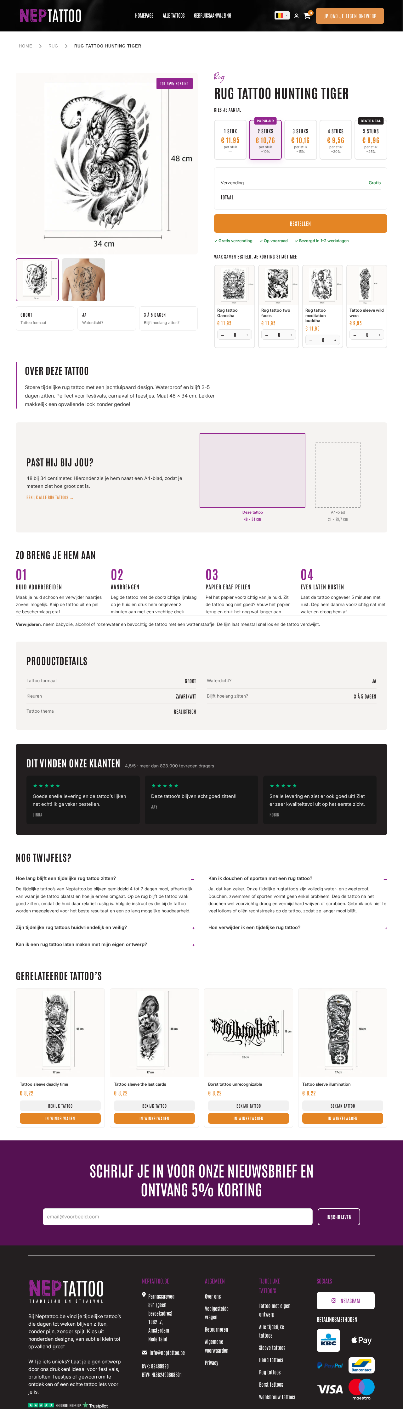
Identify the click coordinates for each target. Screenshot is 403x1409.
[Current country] (282, 15)
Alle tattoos (173, 15)
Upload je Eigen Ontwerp (350, 16)
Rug (53, 46)
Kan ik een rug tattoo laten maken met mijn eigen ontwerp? (81, 944)
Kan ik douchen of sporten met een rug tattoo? (260, 878)
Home (25, 46)
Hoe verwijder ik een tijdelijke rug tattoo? (254, 927)
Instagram (349, 1300)
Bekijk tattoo (60, 1105)
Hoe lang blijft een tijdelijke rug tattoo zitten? (66, 878)
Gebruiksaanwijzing (212, 15)
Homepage (144, 15)
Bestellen (300, 223)
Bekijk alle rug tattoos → (50, 497)
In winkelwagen (60, 1118)
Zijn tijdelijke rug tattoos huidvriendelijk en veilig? (71, 927)
